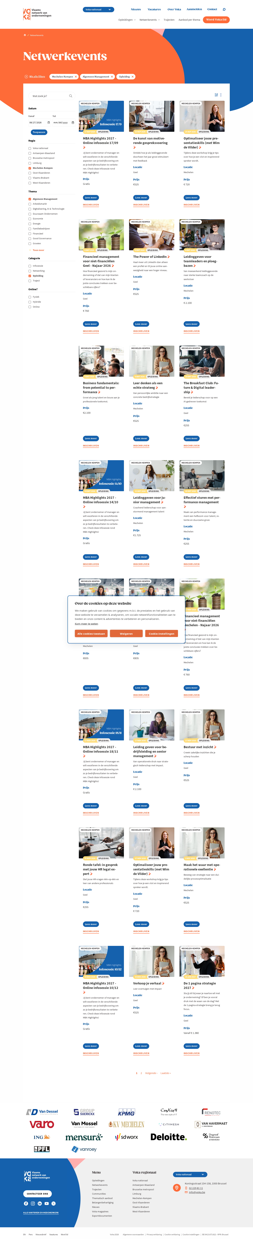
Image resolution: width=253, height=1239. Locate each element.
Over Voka (174, 9)
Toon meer (38, 250)
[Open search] (226, 9)
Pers (31, 1234)
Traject (36, 280)
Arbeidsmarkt (40, 203)
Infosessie (38, 265)
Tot (54, 116)
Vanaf (31, 116)
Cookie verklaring (172, 1234)
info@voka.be (197, 1192)
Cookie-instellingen (161, 633)
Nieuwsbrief (41, 1234)
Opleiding (124, 76)
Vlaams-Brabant (41, 177)
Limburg (37, 162)
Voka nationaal (41, 148)
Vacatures (154, 9)
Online (36, 306)
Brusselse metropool (44, 157)
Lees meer (91, 198)
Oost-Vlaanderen (42, 172)
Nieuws (136, 9)
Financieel (38, 233)
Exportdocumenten (102, 1215)
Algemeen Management (96, 76)
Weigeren (126, 633)
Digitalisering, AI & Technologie (49, 208)
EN (24, 1234)
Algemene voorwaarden (133, 1234)
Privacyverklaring (154, 1234)
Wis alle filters (37, 76)
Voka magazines (100, 1211)
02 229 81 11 (196, 1188)
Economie (38, 218)
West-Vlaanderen (42, 182)
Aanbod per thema (189, 19)
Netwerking (39, 270)
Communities (99, 1193)
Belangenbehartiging (102, 1202)
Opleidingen (125, 19)
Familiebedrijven (41, 228)
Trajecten (169, 19)
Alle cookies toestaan (91, 633)
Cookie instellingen (191, 1234)
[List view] (222, 95)
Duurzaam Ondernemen (45, 213)
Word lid (64, 1234)
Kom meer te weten (86, 623)
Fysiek (36, 296)
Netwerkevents (148, 19)
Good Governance (42, 238)
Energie (37, 223)
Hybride (37, 301)
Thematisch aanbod (102, 1198)
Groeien (37, 243)
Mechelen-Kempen (62, 76)
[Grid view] (216, 95)
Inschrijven (91, 204)
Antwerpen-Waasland (44, 153)
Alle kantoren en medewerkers (41, 1212)
